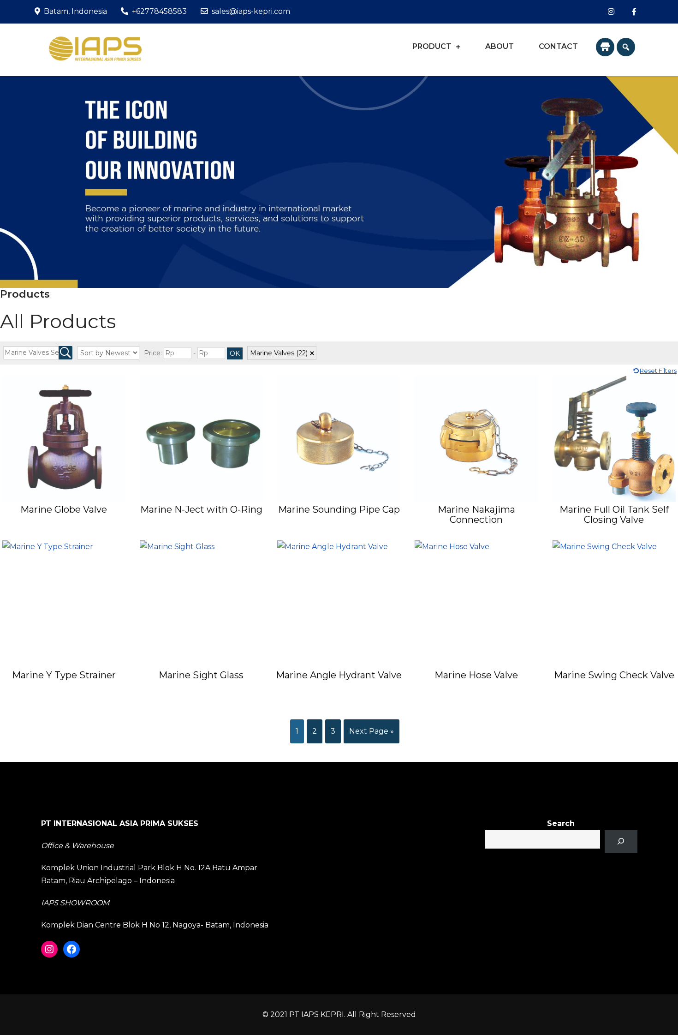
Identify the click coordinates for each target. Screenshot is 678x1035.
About (499, 46)
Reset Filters (658, 370)
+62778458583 (159, 11)
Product (432, 46)
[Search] (621, 841)
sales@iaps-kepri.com (251, 11)
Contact (558, 46)
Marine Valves (279, 353)
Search (561, 823)
